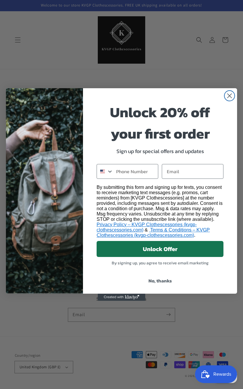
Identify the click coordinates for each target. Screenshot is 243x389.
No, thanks (160, 280)
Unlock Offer (160, 249)
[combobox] (105, 171)
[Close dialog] (229, 96)
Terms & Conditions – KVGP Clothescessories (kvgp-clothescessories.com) (153, 232)
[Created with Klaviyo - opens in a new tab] (121, 297)
